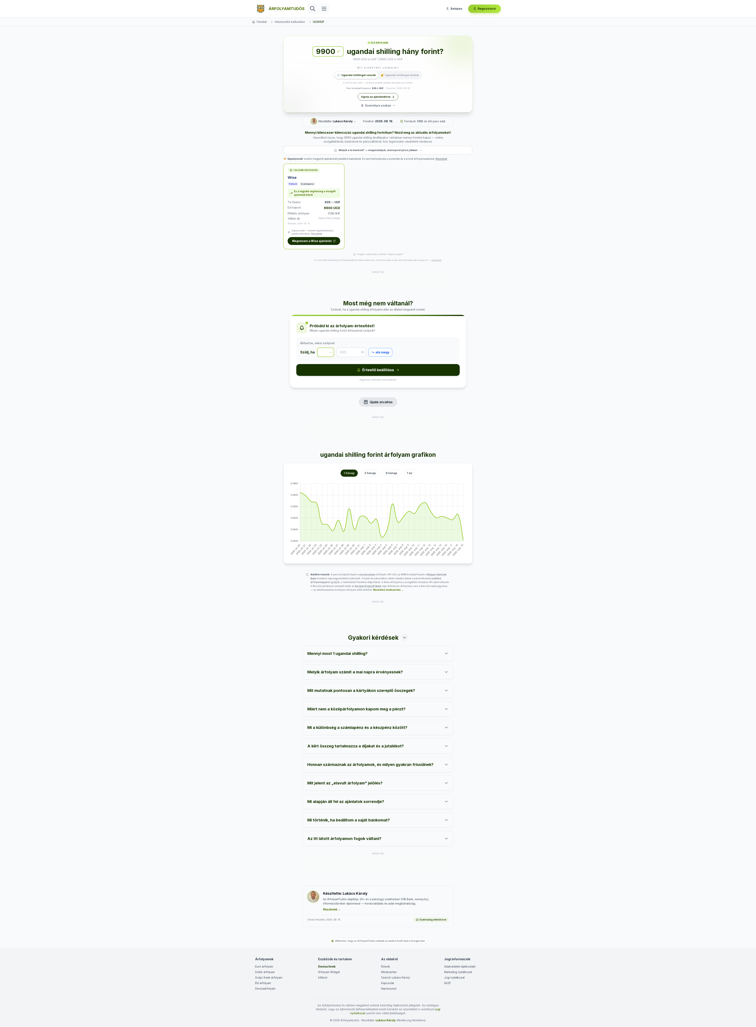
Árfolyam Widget (329, 972)
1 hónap (349, 473)
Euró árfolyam (264, 966)
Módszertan (389, 972)
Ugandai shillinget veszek (356, 75)
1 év (409, 473)
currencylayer (367, 574)
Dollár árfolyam (265, 972)
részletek (436, 260)
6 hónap (391, 473)
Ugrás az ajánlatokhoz (376, 96)
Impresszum (389, 988)
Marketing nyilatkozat (458, 972)
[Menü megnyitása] (324, 9)
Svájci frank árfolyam (268, 977)
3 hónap (370, 473)
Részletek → (332, 909)
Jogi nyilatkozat (454, 977)
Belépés (456, 8)
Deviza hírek (326, 966)
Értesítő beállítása (378, 370)
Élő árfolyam (263, 983)
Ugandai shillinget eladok (400, 75)
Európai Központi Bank (368, 586)
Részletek (441, 158)
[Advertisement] (378, 283)
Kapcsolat (387, 983)
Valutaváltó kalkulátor (290, 21)
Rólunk (385, 966)
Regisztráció (487, 8)
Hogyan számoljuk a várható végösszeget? (380, 254)
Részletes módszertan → (388, 589)
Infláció (322, 977)
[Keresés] (313, 9)
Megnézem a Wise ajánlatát (312, 241)
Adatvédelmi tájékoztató (460, 966)
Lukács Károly (343, 121)
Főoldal (262, 21)
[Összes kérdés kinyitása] (404, 637)
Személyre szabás (378, 105)
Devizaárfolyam (265, 988)
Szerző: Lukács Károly (395, 977)
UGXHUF (318, 21)
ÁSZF (447, 983)
